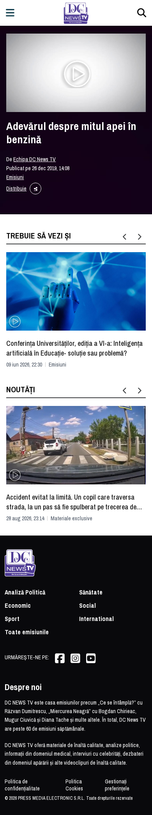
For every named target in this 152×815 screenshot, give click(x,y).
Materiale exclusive (71, 518)
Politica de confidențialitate (22, 785)
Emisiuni (15, 177)
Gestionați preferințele (117, 785)
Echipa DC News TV (34, 159)
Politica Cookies (74, 785)
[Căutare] (141, 12)
